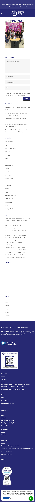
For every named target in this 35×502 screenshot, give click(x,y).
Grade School (8, 172)
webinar (22, 257)
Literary (7, 189)
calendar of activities (24, 218)
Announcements (9, 141)
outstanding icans (10, 240)
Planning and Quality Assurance (10, 423)
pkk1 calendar (19, 242)
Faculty (7, 162)
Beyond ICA (8, 145)
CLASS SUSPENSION (16, 220)
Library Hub (4, 425)
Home (6, 302)
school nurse (8, 250)
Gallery (3, 392)
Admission (7, 274)
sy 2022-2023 (9, 254)
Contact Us (8, 316)
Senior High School (10, 252)
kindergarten (8, 235)
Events (6, 158)
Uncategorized (9, 209)
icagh (6, 233)
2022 (10, 218)
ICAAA (6, 182)
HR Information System (7, 420)
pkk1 (13, 242)
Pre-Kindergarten (10, 245)
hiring (21, 228)
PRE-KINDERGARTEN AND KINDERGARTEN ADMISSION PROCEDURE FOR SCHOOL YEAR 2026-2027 (15, 385)
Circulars (7, 152)
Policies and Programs (7, 403)
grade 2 (22, 223)
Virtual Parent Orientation (12, 257)
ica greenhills (12, 233)
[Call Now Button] (31, 498)
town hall (16, 254)
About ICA (7, 268)
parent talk (8, 242)
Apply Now (4, 435)
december (25, 220)
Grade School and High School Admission (12, 389)
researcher (25, 247)
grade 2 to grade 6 (18, 225)
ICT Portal (4, 418)
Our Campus (4, 400)
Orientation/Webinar (10, 195)
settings (29, 495)
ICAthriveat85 (8, 185)
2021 (6, 218)
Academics (7, 271)
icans (18, 233)
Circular (7, 220)
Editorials (7, 155)
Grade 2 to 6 (8, 225)
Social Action (8, 202)
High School (8, 175)
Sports (6, 205)
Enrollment (4, 382)
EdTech (3, 415)
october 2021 (18, 237)
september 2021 (21, 252)
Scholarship (8, 284)
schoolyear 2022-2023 (19, 250)
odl (24, 237)
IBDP (23, 230)
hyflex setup (17, 230)
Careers (7, 291)
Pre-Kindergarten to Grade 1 (13, 247)
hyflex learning (9, 230)
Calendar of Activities (10, 148)
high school (16, 228)
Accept (6, 498)
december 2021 (9, 223)
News (6, 192)
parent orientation (20, 240)
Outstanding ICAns (10, 199)
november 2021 (9, 237)
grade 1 (17, 223)
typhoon (22, 254)
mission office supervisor (20, 235)
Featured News (9, 165)
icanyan (22, 233)
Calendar (14, 218)
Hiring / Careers (9, 178)
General (7, 168)
